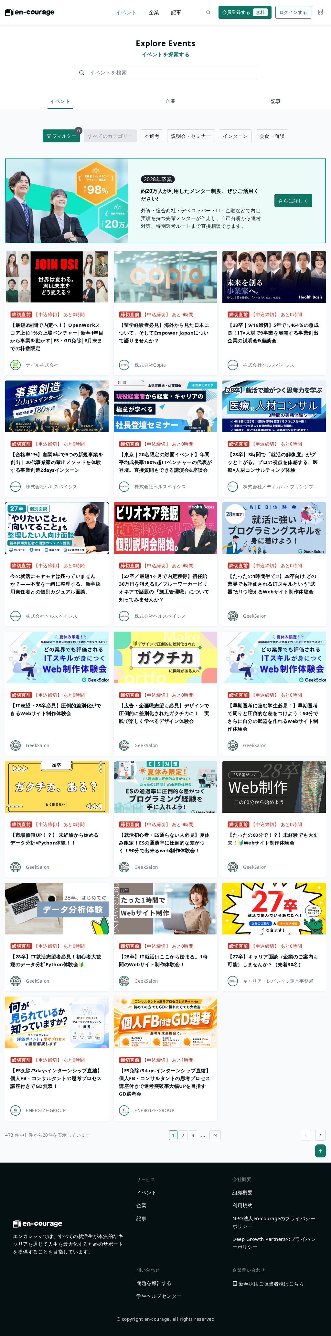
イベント (126, 12)
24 (215, 1135)
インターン (235, 136)
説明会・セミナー (191, 136)
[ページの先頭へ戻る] (320, 1150)
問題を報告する (154, 1283)
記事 (176, 12)
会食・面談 (272, 136)
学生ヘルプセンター (159, 1296)
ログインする (293, 12)
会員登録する (243, 12)
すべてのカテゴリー (110, 136)
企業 (154, 12)
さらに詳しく (293, 200)
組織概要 (242, 1192)
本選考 (152, 136)
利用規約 (242, 1205)
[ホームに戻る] (30, 14)
